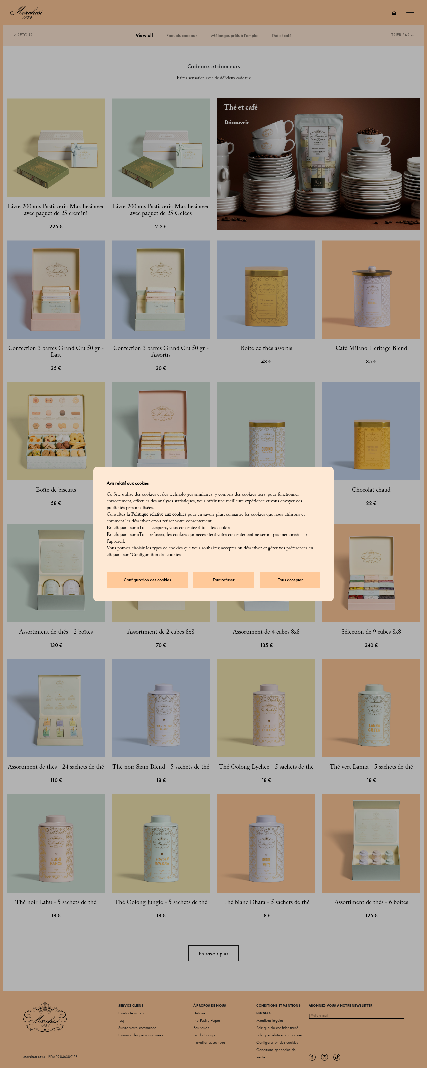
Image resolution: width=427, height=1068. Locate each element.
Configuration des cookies (147, 580)
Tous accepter (290, 580)
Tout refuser (224, 580)
